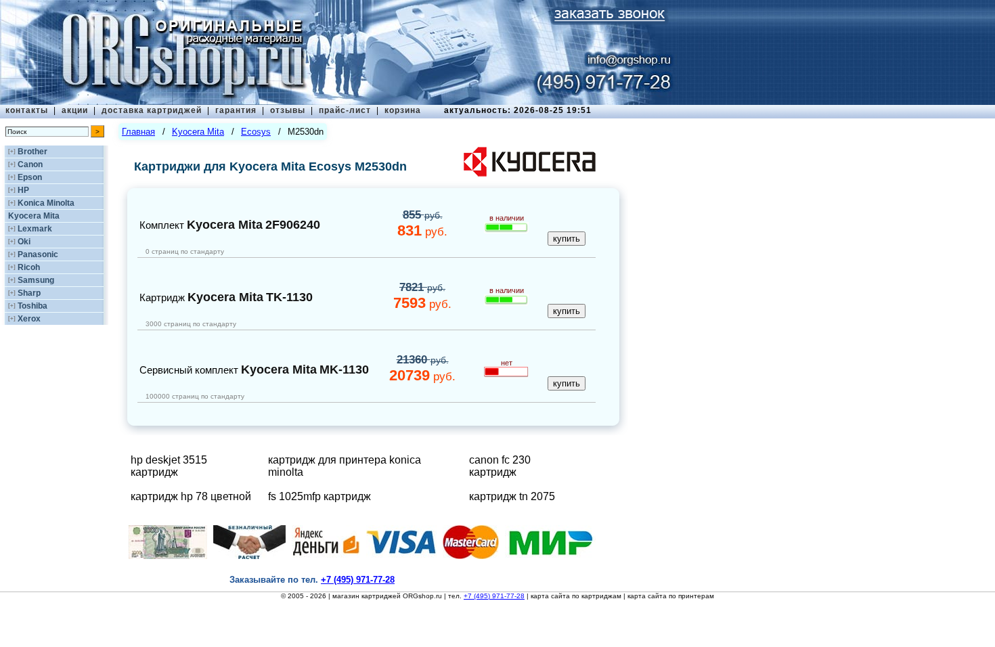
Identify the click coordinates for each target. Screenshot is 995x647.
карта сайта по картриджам (576, 596)
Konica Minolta (46, 203)
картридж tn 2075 (512, 496)
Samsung (36, 280)
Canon (30, 164)
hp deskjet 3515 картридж (169, 466)
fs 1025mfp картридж (319, 496)
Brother (32, 151)
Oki (24, 241)
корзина (402, 110)
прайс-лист (345, 110)
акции (75, 110)
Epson (30, 177)
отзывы (287, 110)
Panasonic (38, 254)
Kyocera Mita (34, 216)
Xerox (29, 319)
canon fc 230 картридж (500, 466)
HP (23, 190)
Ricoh (29, 267)
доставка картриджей (152, 110)
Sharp (29, 293)
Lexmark (35, 228)
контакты (26, 110)
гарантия (236, 110)
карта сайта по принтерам (670, 596)
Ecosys (256, 132)
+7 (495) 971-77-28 (494, 596)
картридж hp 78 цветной (191, 496)
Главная (138, 132)
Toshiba (32, 306)
